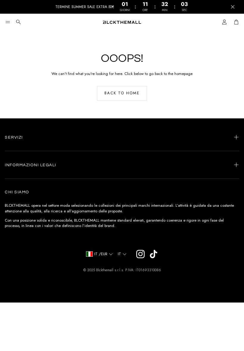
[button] (8, 22)
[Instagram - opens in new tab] (140, 254)
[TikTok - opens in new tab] (153, 254)
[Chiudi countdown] (232, 6)
